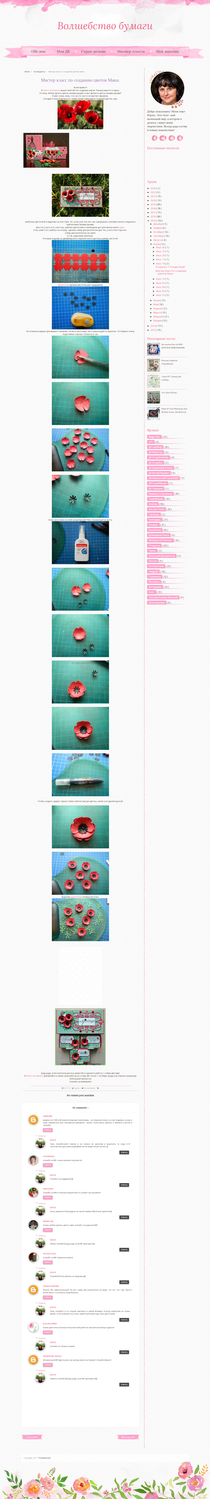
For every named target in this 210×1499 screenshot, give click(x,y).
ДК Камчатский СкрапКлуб (163, 478)
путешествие (156, 566)
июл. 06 (160, 287)
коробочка (155, 530)
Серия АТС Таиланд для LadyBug (171, 378)
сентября (158, 236)
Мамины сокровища (160, 493)
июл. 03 (160, 291)
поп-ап (153, 561)
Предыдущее (128, 1437)
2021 (153, 196)
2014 (153, 325)
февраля (158, 316)
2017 (153, 212)
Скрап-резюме (93, 51)
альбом (153, 504)
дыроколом (76, 896)
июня (156, 300)
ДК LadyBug (155, 447)
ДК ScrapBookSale (158, 457)
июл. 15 (160, 278)
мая (155, 304)
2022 (153, 192)
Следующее (32, 1437)
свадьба (153, 571)
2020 (153, 200)
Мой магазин (167, 51)
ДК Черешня (156, 488)
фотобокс (154, 581)
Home (27, 71)
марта (157, 312)
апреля (157, 308)
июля (156, 244)
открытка (154, 545)
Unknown (47, 1116)
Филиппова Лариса (52, 1356)
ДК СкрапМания (158, 483)
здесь (122, 227)
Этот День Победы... (169, 392)
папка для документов (162, 555)
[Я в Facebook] (155, 138)
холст (152, 592)
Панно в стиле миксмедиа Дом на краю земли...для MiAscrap (174, 410)
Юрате (77, 1088)
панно (152, 550)
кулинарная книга (159, 535)
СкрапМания (156, 498)
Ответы (42, 1136)
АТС (151, 441)
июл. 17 (160, 259)
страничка (155, 576)
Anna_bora (48, 1189)
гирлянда (154, 514)
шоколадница (157, 602)
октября (158, 232)
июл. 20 (160, 255)
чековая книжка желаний (163, 597)
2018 (153, 208)
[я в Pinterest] (172, 138)
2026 (153, 188)
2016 (153, 216)
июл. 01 (160, 295)
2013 (153, 330)
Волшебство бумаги (105, 25)
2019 (153, 204)
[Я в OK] (180, 138)
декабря (158, 224)
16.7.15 (67, 1088)
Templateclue (44, 1457)
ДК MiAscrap (155, 452)
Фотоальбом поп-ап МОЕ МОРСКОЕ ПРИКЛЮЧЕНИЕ (173, 346)
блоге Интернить (51, 90)
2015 (153, 220)
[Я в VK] (163, 138)
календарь (155, 519)
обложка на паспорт (160, 540)
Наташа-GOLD (49, 1253)
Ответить (47, 1130)
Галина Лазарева (51, 1286)
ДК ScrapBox (155, 462)
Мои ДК (63, 51)
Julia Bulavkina (50, 1323)
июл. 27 (160, 251)
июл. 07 (160, 283)
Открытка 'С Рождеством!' (170, 266)
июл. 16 (160, 263)
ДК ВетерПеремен (159, 473)
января (157, 320)
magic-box (154, 436)
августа (157, 240)
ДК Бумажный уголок (161, 467)
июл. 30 (160, 247)
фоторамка (155, 586)
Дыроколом (63, 285)
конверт (153, 524)
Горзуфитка (48, 1156)
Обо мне (38, 51)
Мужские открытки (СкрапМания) (169, 362)
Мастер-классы (131, 51)
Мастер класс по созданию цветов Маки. (171, 272)
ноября (157, 228)
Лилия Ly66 (48, 1221)
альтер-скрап (156, 509)
